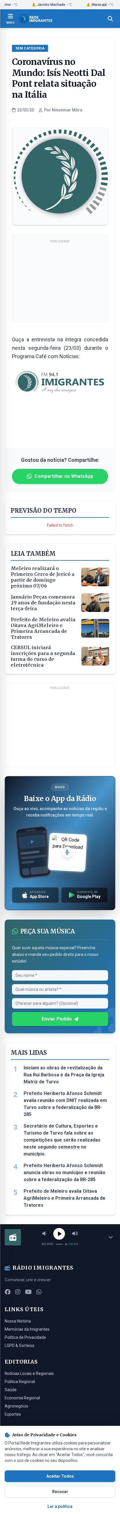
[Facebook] (7, 1292)
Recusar (60, 1491)
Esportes (13, 1414)
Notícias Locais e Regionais (29, 1373)
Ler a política (60, 1506)
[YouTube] (28, 1292)
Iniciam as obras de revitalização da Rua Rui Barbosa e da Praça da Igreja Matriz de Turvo (64, 1075)
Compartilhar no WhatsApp (63, 476)
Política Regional (20, 1381)
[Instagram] (17, 1292)
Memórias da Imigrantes (27, 1329)
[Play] (59, 1234)
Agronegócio (16, 1406)
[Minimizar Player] (110, 1237)
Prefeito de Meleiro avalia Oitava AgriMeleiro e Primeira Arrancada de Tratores (64, 1198)
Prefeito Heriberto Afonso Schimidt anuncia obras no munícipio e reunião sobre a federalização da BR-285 (64, 1172)
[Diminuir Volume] (44, 1233)
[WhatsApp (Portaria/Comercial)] (39, 1292)
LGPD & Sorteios (19, 1345)
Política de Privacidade (25, 1337)
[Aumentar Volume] (75, 1233)
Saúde (11, 1389)
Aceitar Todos (60, 1476)
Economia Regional (22, 1398)
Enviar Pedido (57, 1019)
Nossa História (18, 1321)
